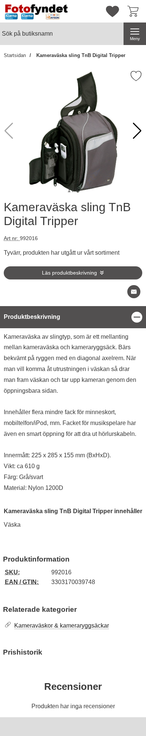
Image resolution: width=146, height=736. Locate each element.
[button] (137, 131)
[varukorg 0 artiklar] (135, 11)
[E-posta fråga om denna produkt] (133, 291)
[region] (73, 317)
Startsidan (15, 55)
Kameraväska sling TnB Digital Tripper (80, 55)
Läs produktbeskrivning (69, 273)
